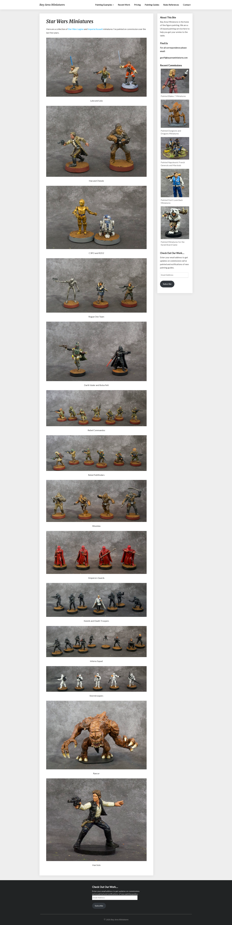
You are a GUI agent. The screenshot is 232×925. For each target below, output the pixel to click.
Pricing (137, 4)
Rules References (171, 4)
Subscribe (167, 284)
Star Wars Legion (76, 29)
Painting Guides (152, 4)
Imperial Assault (95, 29)
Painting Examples (104, 4)
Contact (187, 4)
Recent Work (124, 4)
